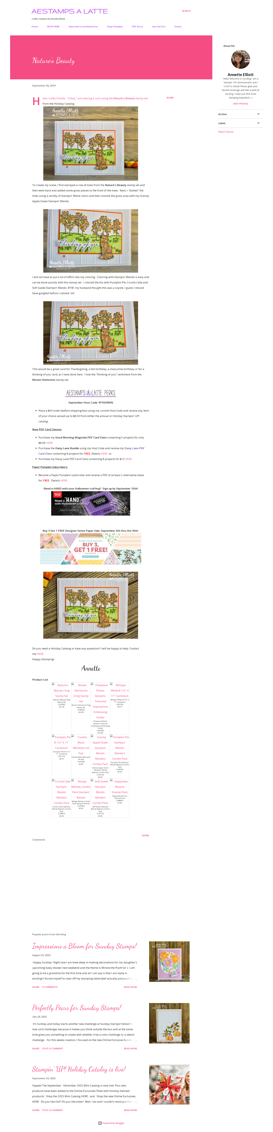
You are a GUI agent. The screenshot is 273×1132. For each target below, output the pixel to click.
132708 (81, 762)
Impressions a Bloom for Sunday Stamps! (84, 946)
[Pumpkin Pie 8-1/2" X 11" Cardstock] (61, 748)
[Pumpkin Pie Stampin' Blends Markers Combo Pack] (119, 758)
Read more (130, 987)
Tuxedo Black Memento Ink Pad (81, 758)
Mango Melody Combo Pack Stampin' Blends (81, 802)
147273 (100, 813)
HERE (49, 443)
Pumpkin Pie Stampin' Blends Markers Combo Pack (119, 764)
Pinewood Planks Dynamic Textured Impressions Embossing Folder (100, 724)
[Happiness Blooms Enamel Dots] (119, 792)
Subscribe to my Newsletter (83, 26)
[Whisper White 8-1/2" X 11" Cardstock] (119, 696)
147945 (81, 806)
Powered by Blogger (113, 1123)
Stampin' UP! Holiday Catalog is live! (78, 1069)
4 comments (50, 987)
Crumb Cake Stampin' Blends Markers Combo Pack (61, 809)
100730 (120, 704)
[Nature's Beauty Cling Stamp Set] (61, 696)
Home (35, 26)
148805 (120, 800)
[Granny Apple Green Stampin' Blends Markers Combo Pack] (100, 764)
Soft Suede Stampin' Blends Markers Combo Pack (100, 809)
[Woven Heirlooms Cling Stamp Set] (81, 701)
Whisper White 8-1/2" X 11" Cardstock (120, 701)
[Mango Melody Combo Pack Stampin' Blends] (81, 797)
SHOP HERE (53, 26)
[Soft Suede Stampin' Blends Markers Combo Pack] (100, 803)
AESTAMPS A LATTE (70, 11)
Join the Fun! (158, 26)
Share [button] (170, 97)
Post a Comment (52, 1048)
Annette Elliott (241, 74)
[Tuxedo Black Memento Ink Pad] (81, 753)
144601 (61, 813)
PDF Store (137, 26)
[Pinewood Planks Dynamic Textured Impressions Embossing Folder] (100, 717)
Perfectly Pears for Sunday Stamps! (76, 1008)
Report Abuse (225, 131)
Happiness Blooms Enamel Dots (119, 797)
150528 (61, 704)
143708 (100, 730)
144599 (120, 769)
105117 (61, 756)
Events (178, 26)
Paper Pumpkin (115, 26)
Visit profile (240, 103)
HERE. (40, 654)
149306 (81, 710)
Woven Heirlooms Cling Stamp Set (81, 706)
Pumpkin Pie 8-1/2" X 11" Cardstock (61, 753)
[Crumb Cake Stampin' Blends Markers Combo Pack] (61, 803)
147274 (100, 775)
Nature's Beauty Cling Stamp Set (61, 701)
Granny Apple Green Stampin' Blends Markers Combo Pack (100, 770)
